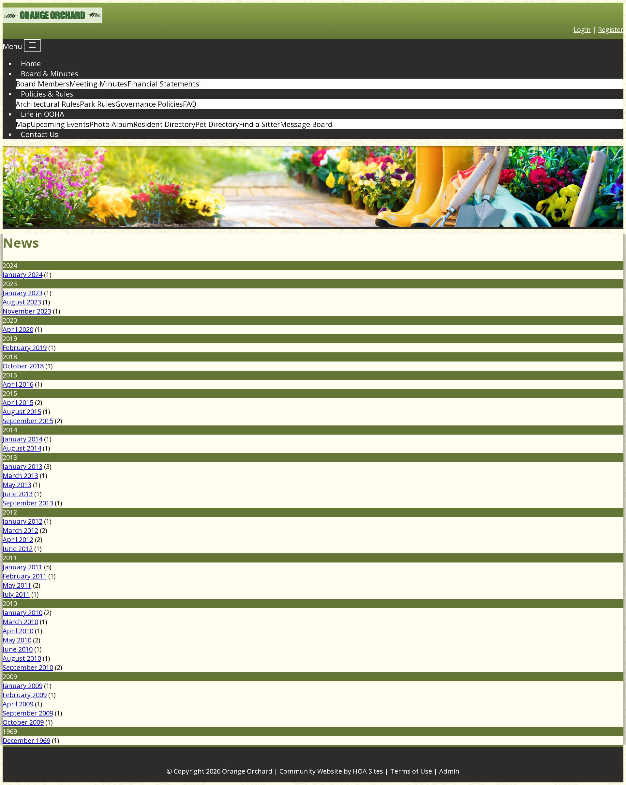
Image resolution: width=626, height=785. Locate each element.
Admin (449, 771)
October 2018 (23, 366)
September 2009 (28, 713)
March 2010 (20, 621)
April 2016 (18, 384)
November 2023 (27, 311)
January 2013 (22, 466)
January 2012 (22, 521)
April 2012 (18, 539)
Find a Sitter (259, 124)
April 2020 (18, 329)
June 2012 (18, 548)
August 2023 (22, 302)
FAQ (189, 104)
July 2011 (16, 594)
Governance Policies (149, 104)
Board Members (42, 83)
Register (610, 29)
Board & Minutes (49, 73)
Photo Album (111, 124)
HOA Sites (368, 771)
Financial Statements (163, 83)
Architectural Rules (48, 104)
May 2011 (17, 585)
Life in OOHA (42, 114)
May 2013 (17, 484)
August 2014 (22, 448)
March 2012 (20, 530)
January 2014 (22, 439)
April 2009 (18, 704)
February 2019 (25, 347)
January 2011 (22, 566)
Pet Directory (217, 124)
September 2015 (28, 420)
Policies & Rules (47, 94)
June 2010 (18, 649)
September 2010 (28, 667)
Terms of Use (411, 771)
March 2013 (20, 475)
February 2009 (25, 694)
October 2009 (23, 722)
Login (582, 29)
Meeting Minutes (98, 83)
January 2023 (22, 292)
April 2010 (18, 630)
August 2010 (22, 658)
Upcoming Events (60, 124)
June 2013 (18, 493)
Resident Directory (164, 124)
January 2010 (22, 612)
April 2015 (18, 402)
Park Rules (97, 104)
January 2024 (22, 274)
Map (23, 124)
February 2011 (25, 576)
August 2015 (22, 411)
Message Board (306, 124)
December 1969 (26, 740)
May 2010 (17, 640)
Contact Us (39, 134)
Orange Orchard (247, 771)
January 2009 (22, 685)
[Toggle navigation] (32, 45)
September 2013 (28, 503)
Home (31, 63)
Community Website (310, 771)
